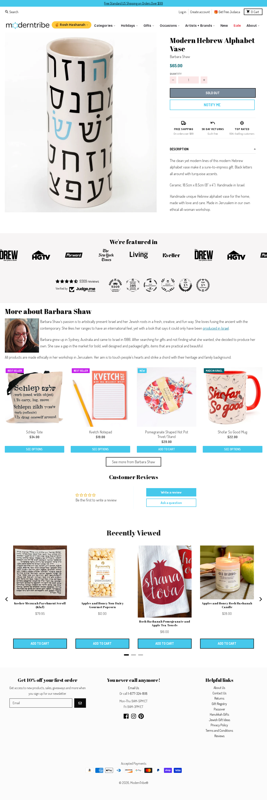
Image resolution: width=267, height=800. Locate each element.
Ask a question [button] (171, 503)
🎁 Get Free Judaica (227, 11)
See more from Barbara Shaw (133, 461)
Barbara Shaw (180, 56)
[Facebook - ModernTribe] (126, 716)
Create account (200, 11)
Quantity (175, 73)
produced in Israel (216, 328)
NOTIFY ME (212, 105)
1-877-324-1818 (137, 693)
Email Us (133, 688)
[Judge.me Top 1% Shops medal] (185, 285)
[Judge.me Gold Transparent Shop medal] (150, 285)
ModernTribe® (139, 783)
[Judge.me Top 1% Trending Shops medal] (203, 285)
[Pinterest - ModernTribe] (141, 716)
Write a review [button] (171, 492)
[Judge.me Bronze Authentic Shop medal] (168, 285)
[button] (81, 122)
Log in (182, 11)
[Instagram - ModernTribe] (133, 716)
